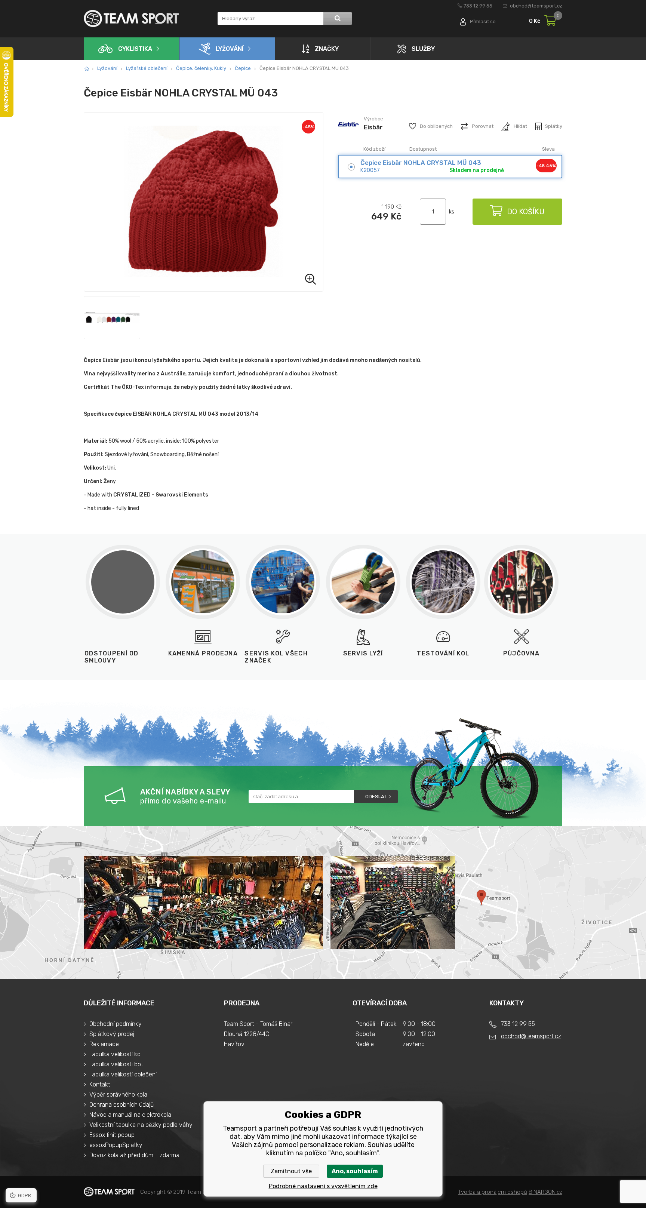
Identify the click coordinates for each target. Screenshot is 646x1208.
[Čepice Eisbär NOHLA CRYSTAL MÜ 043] (203, 202)
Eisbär (373, 127)
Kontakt (99, 1084)
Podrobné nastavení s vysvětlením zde (323, 1186)
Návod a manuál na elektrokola (130, 1114)
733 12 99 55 (478, 6)
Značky (327, 48)
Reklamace (104, 1044)
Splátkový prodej (111, 1034)
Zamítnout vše (291, 1171)
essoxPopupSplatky (115, 1145)
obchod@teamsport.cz (536, 6)
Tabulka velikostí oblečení (123, 1074)
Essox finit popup (112, 1134)
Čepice (243, 68)
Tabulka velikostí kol (115, 1054)
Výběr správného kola (118, 1094)
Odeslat (376, 796)
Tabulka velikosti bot (116, 1064)
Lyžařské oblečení (146, 68)
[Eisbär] (348, 134)
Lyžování (229, 48)
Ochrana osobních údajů (121, 1104)
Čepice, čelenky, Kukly (201, 68)
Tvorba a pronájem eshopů (492, 1192)
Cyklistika (135, 48)
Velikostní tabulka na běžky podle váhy (141, 1124)
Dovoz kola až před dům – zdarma (134, 1155)
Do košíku (526, 211)
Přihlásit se (483, 21)
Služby (423, 48)
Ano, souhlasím (355, 1171)
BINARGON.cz (545, 1192)
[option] (112, 317)
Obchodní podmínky (115, 1023)
